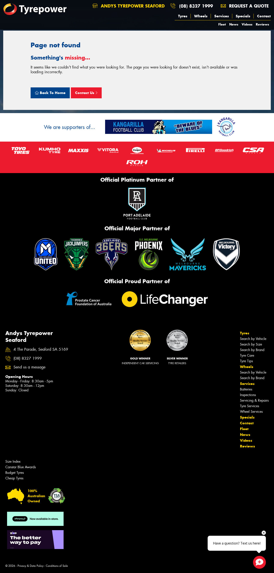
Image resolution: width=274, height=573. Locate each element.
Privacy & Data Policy (30, 566)
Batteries (246, 389)
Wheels (200, 16)
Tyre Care (247, 355)
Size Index (13, 461)
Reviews (262, 24)
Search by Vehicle (253, 339)
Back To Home (52, 92)
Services (221, 16)
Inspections (248, 395)
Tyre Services (249, 406)
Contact (264, 16)
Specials (243, 16)
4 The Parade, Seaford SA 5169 (40, 349)
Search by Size (251, 344)
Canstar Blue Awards (20, 467)
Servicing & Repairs (254, 400)
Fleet (222, 24)
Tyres (182, 16)
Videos (247, 24)
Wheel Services (251, 411)
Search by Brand (252, 350)
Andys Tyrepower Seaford (132, 6)
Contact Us (85, 92)
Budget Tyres (14, 472)
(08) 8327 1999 (196, 6)
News (233, 24)
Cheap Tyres (14, 478)
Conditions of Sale (57, 566)
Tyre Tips (246, 361)
